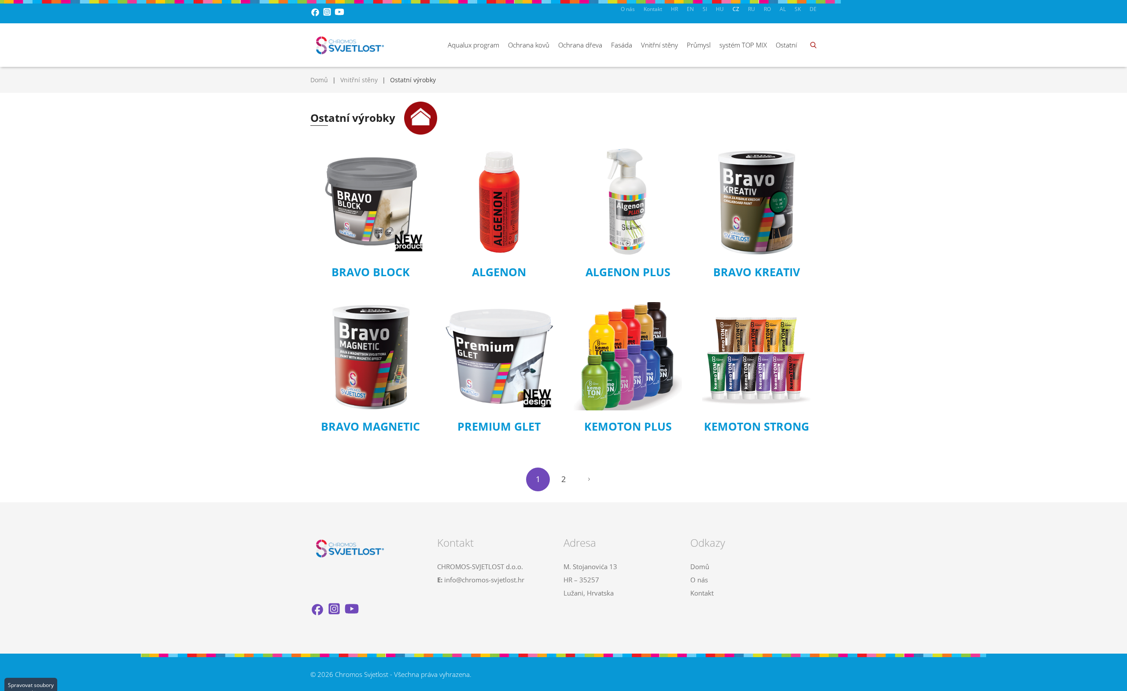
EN (690, 9)
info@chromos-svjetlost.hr (484, 579)
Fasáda (621, 44)
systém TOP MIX (743, 44)
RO (767, 9)
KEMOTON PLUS (628, 426)
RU (751, 9)
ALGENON (499, 271)
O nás (628, 9)
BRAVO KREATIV (756, 271)
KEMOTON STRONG (756, 426)
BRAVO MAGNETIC (370, 426)
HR (674, 9)
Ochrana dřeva (580, 44)
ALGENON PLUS (628, 271)
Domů (319, 80)
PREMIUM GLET (499, 426)
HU (720, 9)
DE (813, 9)
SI (705, 9)
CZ (736, 9)
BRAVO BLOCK (370, 271)
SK (798, 9)
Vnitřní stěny (659, 44)
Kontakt (653, 9)
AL (783, 9)
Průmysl (699, 44)
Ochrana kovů (528, 44)
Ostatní (786, 44)
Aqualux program (473, 44)
